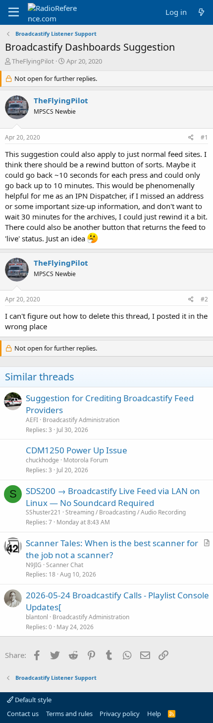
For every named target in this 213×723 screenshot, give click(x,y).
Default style (32, 699)
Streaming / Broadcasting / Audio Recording (125, 512)
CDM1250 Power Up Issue (76, 450)
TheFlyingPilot (33, 61)
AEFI (32, 420)
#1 (204, 137)
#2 (204, 299)
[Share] (191, 138)
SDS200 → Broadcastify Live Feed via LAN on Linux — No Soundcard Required (113, 496)
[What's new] (201, 12)
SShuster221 (43, 512)
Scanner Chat (64, 565)
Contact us (23, 713)
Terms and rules (69, 713)
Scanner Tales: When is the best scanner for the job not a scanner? (112, 549)
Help (154, 713)
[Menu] (13, 12)
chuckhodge (42, 460)
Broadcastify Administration (81, 420)
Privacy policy (120, 713)
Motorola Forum (85, 460)
